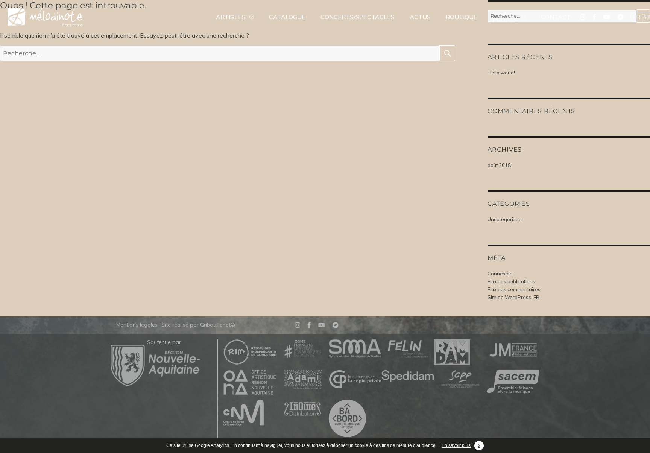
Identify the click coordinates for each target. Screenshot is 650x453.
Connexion (500, 274)
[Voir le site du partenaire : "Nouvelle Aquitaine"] (155, 384)
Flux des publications (511, 281)
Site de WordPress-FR (513, 297)
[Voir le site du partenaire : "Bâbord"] (355, 419)
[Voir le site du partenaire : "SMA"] (355, 349)
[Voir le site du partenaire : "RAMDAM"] (460, 352)
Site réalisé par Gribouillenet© (198, 324)
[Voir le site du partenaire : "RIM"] (249, 352)
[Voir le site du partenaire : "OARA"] (249, 383)
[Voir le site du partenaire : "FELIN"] (407, 349)
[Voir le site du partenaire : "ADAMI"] (302, 380)
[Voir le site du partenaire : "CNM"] (249, 413)
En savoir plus (456, 445)
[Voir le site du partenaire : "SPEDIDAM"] (407, 376)
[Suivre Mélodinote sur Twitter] (582, 17)
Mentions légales (137, 324)
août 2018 (499, 165)
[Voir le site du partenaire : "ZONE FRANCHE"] (302, 349)
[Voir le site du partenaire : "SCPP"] (460, 380)
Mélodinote (45, 17)
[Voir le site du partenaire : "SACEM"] (513, 382)
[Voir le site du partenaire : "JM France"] (513, 349)
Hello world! (501, 73)
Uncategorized (504, 219)
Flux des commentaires (514, 289)
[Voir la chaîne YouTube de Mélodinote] (606, 17)
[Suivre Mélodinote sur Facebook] (594, 17)
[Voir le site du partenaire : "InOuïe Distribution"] (302, 410)
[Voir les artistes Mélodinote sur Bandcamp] (621, 17)
